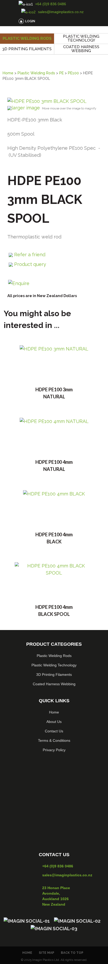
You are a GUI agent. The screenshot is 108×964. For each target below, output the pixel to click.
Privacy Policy (54, 750)
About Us (54, 722)
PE (61, 73)
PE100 (73, 73)
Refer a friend (29, 254)
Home (8, 73)
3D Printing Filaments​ (54, 674)
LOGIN (30, 21)
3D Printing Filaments (27, 49)
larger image (26, 107)
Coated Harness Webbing (81, 48)
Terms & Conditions (54, 740)
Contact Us (54, 731)
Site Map (46, 952)
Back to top (72, 952)
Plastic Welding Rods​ (54, 656)
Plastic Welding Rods (27, 38)
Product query (30, 264)
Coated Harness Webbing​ (54, 684)
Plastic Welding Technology (81, 38)
